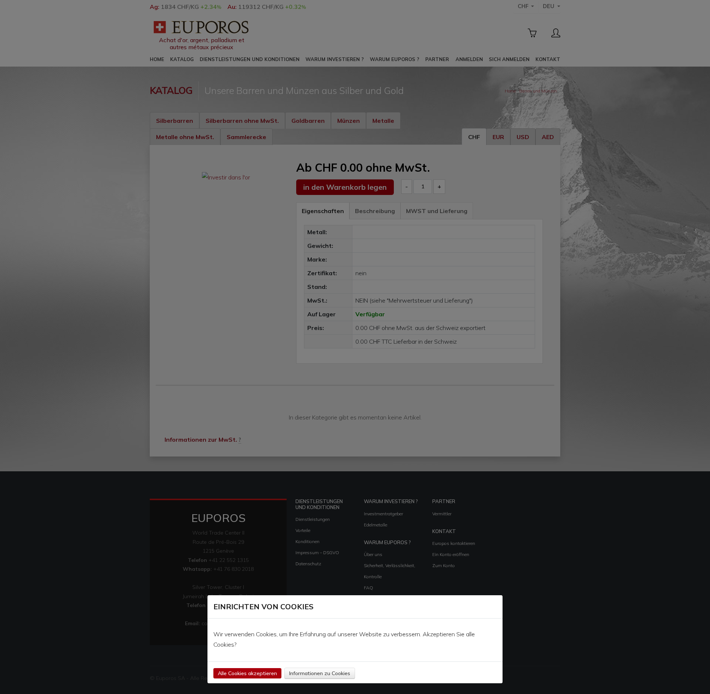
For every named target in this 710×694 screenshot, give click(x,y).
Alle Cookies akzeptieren (247, 673)
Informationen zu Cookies (319, 673)
